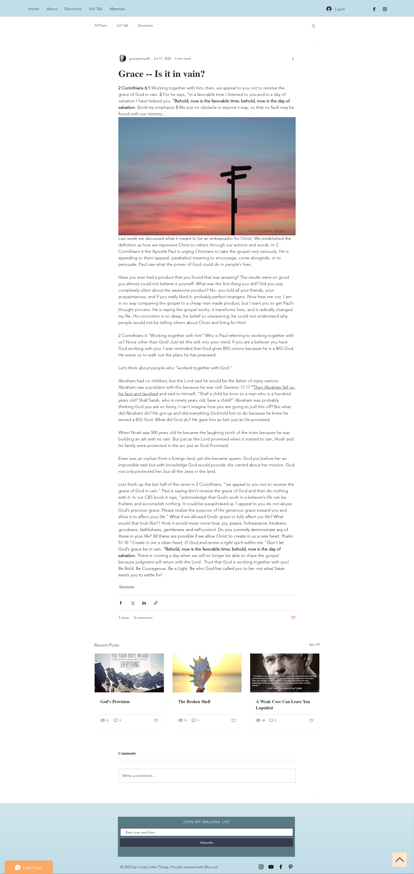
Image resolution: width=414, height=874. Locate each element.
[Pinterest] (291, 867)
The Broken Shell (194, 701)
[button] (313, 26)
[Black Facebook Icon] (374, 9)
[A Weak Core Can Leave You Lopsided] (284, 673)
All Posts (100, 25)
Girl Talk (122, 25)
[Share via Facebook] (120, 603)
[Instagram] (261, 867)
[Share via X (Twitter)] (132, 603)
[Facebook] (281, 867)
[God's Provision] (129, 673)
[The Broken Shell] (207, 673)
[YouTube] (271, 867)
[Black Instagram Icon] (384, 9)
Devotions (145, 25)
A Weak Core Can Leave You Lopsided (283, 704)
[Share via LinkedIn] (144, 603)
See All (314, 644)
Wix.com (211, 867)
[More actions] (293, 58)
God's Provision (115, 701)
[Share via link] (156, 603)
